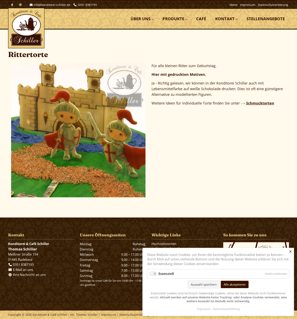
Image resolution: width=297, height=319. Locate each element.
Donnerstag (89, 260)
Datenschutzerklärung (273, 5)
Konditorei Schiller (26, 28)
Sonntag (86, 276)
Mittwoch (87, 254)
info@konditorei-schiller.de (52, 5)
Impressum (247, 5)
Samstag (86, 270)
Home (233, 5)
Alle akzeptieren (235, 284)
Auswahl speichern (204, 284)
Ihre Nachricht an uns (29, 275)
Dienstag (86, 249)
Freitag (85, 265)
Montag (86, 244)
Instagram (20, 5)
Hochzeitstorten (164, 244)
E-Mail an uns (23, 269)
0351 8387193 (87, 5)
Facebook (12, 5)
